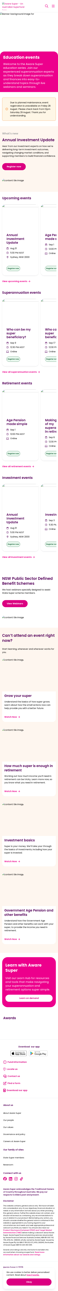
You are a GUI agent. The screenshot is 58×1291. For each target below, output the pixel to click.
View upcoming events (14, 281)
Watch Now (10, 716)
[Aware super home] (14, 6)
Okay (39, 1282)
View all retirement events (16, 466)
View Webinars (15, 603)
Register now (14, 166)
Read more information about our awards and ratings (23, 1253)
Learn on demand (29, 998)
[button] (46, 6)
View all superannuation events (19, 372)
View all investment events (17, 557)
